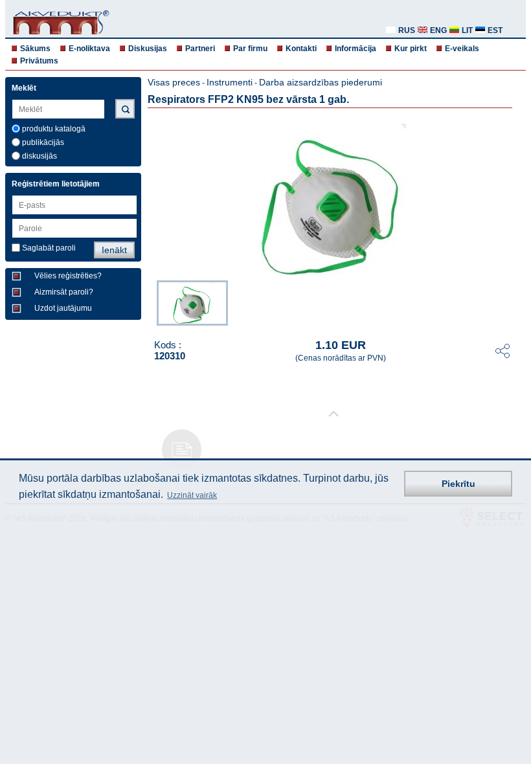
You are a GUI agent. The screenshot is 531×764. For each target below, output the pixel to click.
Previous (150, 302)
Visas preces (174, 82)
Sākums (35, 48)
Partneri (200, 48)
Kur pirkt (410, 48)
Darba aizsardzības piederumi (320, 82)
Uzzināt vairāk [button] (192, 495)
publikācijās (43, 142)
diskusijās (39, 156)
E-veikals (462, 48)
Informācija (355, 48)
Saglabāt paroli (49, 248)
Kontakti (301, 48)
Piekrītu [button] (458, 483)
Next (516, 302)
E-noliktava (89, 48)
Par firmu (250, 48)
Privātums (39, 60)
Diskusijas (147, 48)
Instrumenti (230, 82)
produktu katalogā (53, 128)
